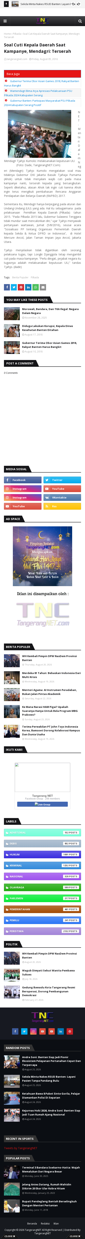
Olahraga (39, 887)
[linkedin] (61, 1031)
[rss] (62, 506)
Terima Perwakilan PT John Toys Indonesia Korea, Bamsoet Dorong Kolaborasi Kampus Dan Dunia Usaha (51, 730)
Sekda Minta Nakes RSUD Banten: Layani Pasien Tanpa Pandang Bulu (49, 1078)
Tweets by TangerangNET (20, 1148)
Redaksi (45, 1223)
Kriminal (39, 865)
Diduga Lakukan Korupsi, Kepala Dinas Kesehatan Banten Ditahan (47, 328)
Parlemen (39, 898)
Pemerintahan (39, 909)
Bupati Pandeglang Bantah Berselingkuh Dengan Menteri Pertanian (49, 1203)
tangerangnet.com (17, 59)
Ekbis (39, 843)
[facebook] (23, 480)
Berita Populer (20, 277)
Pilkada (17, 33)
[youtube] (62, 488)
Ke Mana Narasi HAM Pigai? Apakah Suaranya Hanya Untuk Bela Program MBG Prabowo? (50, 710)
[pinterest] (70, 1031)
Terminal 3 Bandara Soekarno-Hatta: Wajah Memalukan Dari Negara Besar (51, 1169)
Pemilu (39, 920)
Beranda (32, 1223)
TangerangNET (33, 1230)
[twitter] (62, 480)
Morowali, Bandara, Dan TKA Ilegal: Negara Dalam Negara (50, 311)
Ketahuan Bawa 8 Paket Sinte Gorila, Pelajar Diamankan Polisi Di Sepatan (51, 1095)
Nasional (39, 876)
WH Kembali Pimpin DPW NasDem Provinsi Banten (49, 658)
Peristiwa (39, 931)
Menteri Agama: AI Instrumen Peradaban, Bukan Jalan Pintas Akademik (49, 692)
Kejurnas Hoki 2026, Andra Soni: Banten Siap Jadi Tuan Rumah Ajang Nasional (51, 1112)
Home (7, 33)
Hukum (39, 854)
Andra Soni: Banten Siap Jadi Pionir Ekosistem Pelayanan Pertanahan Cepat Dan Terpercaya (51, 1061)
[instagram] (23, 488)
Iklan (56, 1223)
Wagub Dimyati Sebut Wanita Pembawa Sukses (48, 972)
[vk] (62, 497)
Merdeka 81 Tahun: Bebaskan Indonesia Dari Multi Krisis (51, 675)
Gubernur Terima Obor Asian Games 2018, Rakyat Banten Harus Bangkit (49, 345)
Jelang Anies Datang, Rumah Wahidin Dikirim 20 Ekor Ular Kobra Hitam (46, 1186)
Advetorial (39, 832)
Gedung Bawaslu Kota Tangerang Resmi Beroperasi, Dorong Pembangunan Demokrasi (48, 991)
